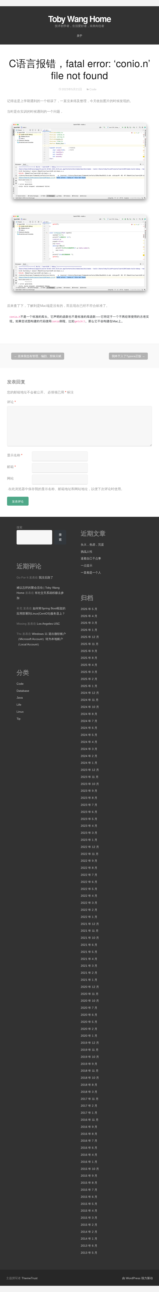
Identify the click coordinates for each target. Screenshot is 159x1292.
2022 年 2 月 (89, 909)
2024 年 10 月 (90, 707)
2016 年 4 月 (89, 1154)
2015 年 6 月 (89, 1196)
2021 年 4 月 (89, 959)
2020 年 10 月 (90, 1000)
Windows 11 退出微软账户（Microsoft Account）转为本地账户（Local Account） (41, 639)
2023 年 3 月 (89, 832)
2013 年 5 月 (89, 1252)
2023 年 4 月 (89, 825)
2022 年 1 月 (89, 916)
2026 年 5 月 (89, 609)
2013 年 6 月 (89, 1245)
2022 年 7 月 (89, 874)
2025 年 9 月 (89, 651)
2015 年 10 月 (90, 1168)
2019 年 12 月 (90, 1042)
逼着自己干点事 (91, 558)
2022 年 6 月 (89, 881)
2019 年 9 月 (89, 1063)
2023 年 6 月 (89, 812)
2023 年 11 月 (90, 777)
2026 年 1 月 (89, 630)
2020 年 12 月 (90, 986)
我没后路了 (46, 577)
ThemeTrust (29, 1278)
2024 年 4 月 (89, 742)
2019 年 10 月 (90, 1056)
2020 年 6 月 (89, 1014)
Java (20, 697)
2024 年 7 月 (89, 721)
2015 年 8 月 (89, 1182)
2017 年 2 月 (89, 1105)
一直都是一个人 (91, 572)
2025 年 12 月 (90, 637)
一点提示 (86, 565)
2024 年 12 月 (90, 692)
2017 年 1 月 (89, 1112)
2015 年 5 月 (89, 1203)
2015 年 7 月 (89, 1189)
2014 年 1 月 (89, 1238)
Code (92, 89)
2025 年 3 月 (89, 672)
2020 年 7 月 (89, 1007)
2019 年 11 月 (90, 1049)
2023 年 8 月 (89, 797)
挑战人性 (86, 551)
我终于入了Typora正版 (128, 356)
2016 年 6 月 (89, 1147)
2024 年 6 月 (89, 727)
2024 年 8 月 (89, 714)
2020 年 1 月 (89, 1035)
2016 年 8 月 (89, 1133)
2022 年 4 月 (89, 895)
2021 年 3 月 (89, 965)
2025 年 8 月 (89, 657)
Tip (18, 718)
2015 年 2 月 (89, 1224)
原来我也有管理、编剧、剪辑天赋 (37, 356)
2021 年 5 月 (89, 951)
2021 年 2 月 (89, 972)
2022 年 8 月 (89, 867)
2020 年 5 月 (89, 1021)
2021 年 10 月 (90, 937)
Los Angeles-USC (48, 623)
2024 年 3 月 (89, 749)
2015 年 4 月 (89, 1210)
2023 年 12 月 (90, 769)
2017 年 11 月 (90, 1098)
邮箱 (11, 467)
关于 (79, 35)
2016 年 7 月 (89, 1140)
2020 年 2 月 (89, 1028)
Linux (20, 711)
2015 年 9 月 (89, 1175)
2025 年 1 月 (89, 686)
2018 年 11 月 (90, 1070)
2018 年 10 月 (90, 1077)
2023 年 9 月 (89, 790)
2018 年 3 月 (89, 1091)
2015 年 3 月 (89, 1217)
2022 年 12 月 (90, 846)
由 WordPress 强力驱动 (137, 1278)
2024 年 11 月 (90, 699)
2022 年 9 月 (89, 860)
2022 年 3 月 (89, 902)
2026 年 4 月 (89, 616)
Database (23, 690)
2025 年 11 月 (90, 644)
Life (19, 704)
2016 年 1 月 (89, 1161)
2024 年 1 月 (89, 762)
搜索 (19, 527)
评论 (11, 402)
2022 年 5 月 (89, 889)
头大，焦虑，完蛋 (92, 544)
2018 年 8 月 (89, 1084)
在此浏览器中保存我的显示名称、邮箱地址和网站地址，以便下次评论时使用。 (66, 489)
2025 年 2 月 (89, 679)
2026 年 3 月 (89, 622)
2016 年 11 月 (90, 1119)
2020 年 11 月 (90, 994)
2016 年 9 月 (89, 1126)
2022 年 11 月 (90, 854)
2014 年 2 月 (89, 1231)
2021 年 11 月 (90, 930)
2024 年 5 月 (89, 734)
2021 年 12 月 (90, 924)
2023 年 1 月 (89, 839)
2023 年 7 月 (89, 804)
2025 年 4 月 (89, 664)
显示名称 (14, 455)
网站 (10, 478)
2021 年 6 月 (89, 944)
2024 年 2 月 (89, 756)
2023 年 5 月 (89, 819)
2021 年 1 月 (89, 979)
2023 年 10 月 (90, 784)
